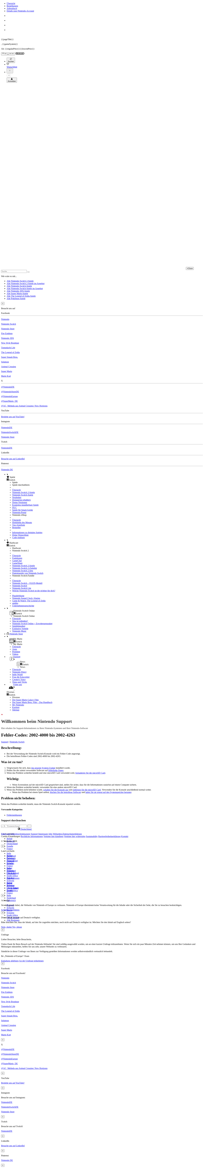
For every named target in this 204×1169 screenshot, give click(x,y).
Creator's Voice (19, 679)
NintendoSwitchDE (9, 432)
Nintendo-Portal (19, 512)
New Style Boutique (10, 343)
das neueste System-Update (43, 768)
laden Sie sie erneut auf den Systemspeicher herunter (108, 792)
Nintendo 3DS (7, 338)
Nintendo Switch (8, 324)
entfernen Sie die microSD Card (87, 790)
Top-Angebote (18, 525)
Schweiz (10, 907)
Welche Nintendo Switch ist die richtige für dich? (33, 591)
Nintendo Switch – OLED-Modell (27, 583)
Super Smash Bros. (9, 357)
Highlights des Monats (22, 522)
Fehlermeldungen (14, 815)
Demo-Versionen (19, 502)
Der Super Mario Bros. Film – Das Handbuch (32, 702)
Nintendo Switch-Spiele (22, 495)
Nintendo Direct (19, 672)
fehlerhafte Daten (55, 770)
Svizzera (10, 912)
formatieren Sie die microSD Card (90, 773)
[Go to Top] (102, 714)
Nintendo (5, 319)
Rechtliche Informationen (32, 836)
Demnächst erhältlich (21, 500)
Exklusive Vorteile (20, 628)
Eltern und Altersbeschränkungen (15, 834)
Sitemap (15, 710)
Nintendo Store (7, 329)
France (10, 848)
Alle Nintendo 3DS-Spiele (18, 291)
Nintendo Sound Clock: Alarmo (26, 598)
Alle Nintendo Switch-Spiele (19, 286)
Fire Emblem (6, 333)
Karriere (15, 707)
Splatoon (5, 362)
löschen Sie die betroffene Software (65, 792)
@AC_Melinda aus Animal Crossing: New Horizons (24, 406)
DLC (14, 507)
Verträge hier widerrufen (74, 836)
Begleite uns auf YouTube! (12, 417)
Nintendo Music (19, 631)
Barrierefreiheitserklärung (109, 836)
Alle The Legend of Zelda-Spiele (21, 296)
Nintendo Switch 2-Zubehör (24, 568)
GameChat (17, 560)
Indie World (17, 674)
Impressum (43, 834)
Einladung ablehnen (10, 961)
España (10, 846)
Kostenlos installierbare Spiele (25, 505)
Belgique (11, 858)
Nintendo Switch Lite (21, 588)
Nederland (11, 898)
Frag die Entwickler (21, 677)
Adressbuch (12, 8)
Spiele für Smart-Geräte (22, 510)
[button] (105, 477)
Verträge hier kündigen (53, 836)
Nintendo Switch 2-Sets (22, 570)
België (9, 838)
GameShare (17, 563)
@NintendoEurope (9, 396)
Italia (9, 853)
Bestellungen (12, 6)
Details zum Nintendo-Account (20, 11)
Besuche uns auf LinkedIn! (13, 459)
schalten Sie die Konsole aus (55, 790)
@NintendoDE (7, 387)
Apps (14, 649)
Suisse (9, 883)
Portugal (10, 878)
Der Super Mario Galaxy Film (25, 700)
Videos (15, 654)
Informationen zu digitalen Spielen (27, 532)
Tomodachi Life (8, 347)
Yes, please (17, 927)
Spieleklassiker (18, 626)
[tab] (102, 829)
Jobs (50, 834)
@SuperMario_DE (9, 401)
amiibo (15, 603)
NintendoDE (6, 427)
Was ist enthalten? (20, 621)
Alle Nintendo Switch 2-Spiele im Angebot (25, 283)
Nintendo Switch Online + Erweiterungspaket (32, 623)
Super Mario (6, 371)
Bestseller (16, 527)
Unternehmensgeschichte (23, 606)
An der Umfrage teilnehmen (31, 961)
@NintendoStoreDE (10, 391)
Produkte (16, 651)
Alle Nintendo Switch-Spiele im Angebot (25, 288)
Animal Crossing (8, 366)
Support (4, 742)
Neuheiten (16, 497)
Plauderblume (18, 596)
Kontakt (124, 836)
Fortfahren (14, 910)
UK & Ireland (13, 888)
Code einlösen (18, 537)
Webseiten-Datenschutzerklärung (67, 834)
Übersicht (11, 3)
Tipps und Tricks (19, 682)
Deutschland (12, 843)
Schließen (5, 910)
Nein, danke (6, 927)
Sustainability (92, 836)
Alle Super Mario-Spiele (17, 293)
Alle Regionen (13, 920)
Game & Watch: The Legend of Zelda (29, 601)
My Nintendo (18, 705)
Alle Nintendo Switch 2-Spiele (20, 281)
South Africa (12, 875)
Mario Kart (6, 376)
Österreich (11, 900)
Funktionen (17, 558)
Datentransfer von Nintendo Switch (27, 573)
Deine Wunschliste (20, 535)
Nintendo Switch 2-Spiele (23, 492)
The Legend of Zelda (10, 352)
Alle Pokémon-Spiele (16, 298)
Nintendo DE (7, 469)
